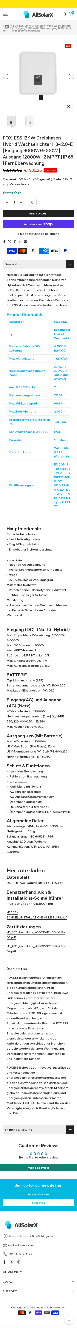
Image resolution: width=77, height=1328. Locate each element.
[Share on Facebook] (4, 241)
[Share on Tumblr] (20, 241)
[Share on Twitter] (9, 241)
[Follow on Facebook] (4, 1262)
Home (6, 26)
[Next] (71, 76)
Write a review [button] (38, 1167)
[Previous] (5, 76)
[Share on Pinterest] (15, 241)
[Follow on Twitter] (11, 1262)
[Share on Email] (25, 241)
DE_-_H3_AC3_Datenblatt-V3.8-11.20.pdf (35, 883)
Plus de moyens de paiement (38, 234)
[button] (12, 193)
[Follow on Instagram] (18, 1262)
